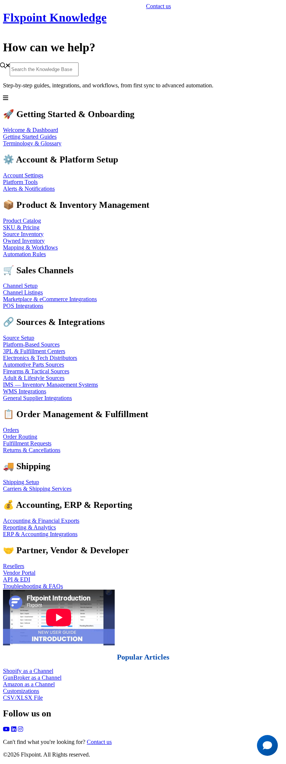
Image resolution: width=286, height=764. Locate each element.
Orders (11, 430)
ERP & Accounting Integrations (40, 534)
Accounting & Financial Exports (41, 521)
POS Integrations (23, 306)
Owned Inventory (24, 241)
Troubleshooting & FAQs (33, 586)
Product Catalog (22, 220)
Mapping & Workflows (30, 247)
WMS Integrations (24, 391)
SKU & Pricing (21, 227)
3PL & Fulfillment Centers (34, 351)
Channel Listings (23, 292)
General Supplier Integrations (37, 398)
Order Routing (20, 436)
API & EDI (16, 579)
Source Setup (18, 338)
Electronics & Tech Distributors (40, 358)
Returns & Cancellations (31, 450)
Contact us (158, 6)
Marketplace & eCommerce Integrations (50, 299)
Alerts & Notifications (29, 189)
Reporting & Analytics (29, 527)
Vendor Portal (19, 573)
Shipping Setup (21, 482)
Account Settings (23, 175)
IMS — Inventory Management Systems (50, 384)
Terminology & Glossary (32, 143)
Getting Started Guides (30, 136)
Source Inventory (23, 234)
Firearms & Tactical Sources (36, 371)
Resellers (13, 566)
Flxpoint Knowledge (55, 17)
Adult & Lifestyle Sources (33, 378)
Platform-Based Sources (31, 344)
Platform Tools (20, 182)
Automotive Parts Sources (33, 364)
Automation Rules (24, 254)
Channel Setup (20, 286)
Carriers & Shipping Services (37, 489)
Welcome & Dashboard (30, 130)
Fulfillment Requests (27, 443)
